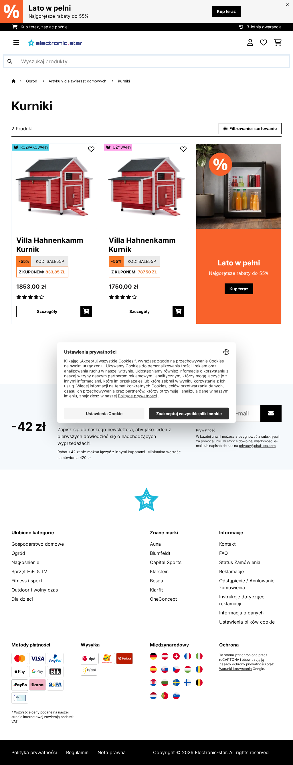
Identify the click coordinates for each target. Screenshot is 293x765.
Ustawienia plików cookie (247, 622)
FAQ (223, 553)
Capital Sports (165, 562)
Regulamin (77, 752)
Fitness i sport (26, 580)
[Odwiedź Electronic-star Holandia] (153, 695)
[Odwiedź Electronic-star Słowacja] (164, 669)
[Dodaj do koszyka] (86, 311)
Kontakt (227, 544)
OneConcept (163, 599)
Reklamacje (231, 571)
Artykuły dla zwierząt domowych (78, 81)
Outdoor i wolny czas (34, 590)
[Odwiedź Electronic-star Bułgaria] (164, 682)
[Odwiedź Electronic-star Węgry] (187, 669)
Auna (155, 544)
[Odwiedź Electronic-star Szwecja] (176, 682)
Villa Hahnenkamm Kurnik (49, 245)
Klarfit (156, 590)
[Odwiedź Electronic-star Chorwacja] (153, 682)
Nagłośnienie (25, 562)
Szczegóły (47, 311)
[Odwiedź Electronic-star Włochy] (199, 656)
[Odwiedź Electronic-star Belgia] (199, 682)
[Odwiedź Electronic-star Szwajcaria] (176, 656)
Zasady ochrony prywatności (242, 664)
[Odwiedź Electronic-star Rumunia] (199, 669)
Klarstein (159, 571)
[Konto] (250, 43)
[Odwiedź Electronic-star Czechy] (176, 669)
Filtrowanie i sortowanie (253, 128)
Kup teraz (226, 11)
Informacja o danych (241, 613)
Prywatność (205, 430)
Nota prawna (112, 752)
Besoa (156, 580)
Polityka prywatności (34, 752)
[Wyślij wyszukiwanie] (9, 61)
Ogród (32, 81)
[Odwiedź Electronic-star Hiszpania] (153, 669)
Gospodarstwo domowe (37, 544)
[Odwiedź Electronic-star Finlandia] (187, 682)
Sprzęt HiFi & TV (29, 571)
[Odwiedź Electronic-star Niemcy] (153, 656)
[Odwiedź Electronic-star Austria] (164, 656)
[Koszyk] (278, 43)
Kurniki (124, 81)
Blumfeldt (160, 553)
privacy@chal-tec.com (257, 446)
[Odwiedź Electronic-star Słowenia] (176, 695)
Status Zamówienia (239, 562)
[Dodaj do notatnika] (91, 149)
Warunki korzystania (235, 669)
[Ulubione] (263, 43)
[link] (54, 186)
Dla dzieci (22, 599)
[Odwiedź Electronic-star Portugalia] (164, 695)
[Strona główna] (18, 81)
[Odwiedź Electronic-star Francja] (187, 656)
